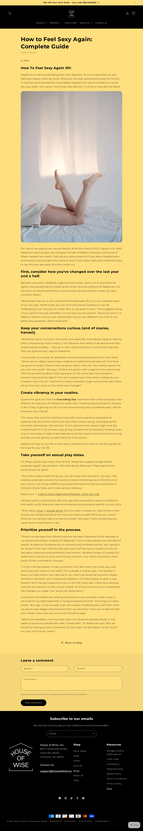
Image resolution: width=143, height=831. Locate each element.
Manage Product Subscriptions (115, 752)
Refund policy (56, 821)
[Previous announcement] (8, 2)
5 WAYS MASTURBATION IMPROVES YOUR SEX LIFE (68, 494)
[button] (10, 13)
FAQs (76, 780)
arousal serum (54, 510)
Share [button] (27, 60)
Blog (109, 788)
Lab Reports (113, 764)
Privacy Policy (114, 783)
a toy (40, 510)
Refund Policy (114, 774)
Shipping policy (102, 821)
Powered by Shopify (38, 821)
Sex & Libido (79, 751)
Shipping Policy (115, 769)
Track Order (113, 759)
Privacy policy (70, 821)
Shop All (77, 766)
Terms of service (86, 821)
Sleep (76, 756)
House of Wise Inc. (22, 821)
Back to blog (73, 642)
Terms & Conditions (117, 778)
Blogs (76, 770)
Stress (76, 761)
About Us (78, 775)
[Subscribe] (93, 733)
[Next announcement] (135, 2)
